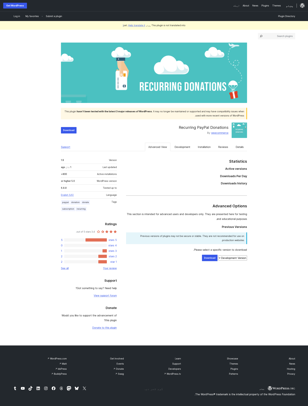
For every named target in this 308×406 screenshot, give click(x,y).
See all (65, 268)
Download (68, 130)
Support (65, 147)
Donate (118, 368)
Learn (178, 358)
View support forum (105, 295)
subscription (68, 209)
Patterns (233, 373)
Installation (204, 147)
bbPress (61, 368)
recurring (81, 209)
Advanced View (157, 147)
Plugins (234, 368)
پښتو (262, 389)
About (292, 358)
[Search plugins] (261, 36)
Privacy (291, 373)
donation (75, 202)
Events (120, 363)
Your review (110, 268)
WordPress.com (57, 358)
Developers (174, 368)
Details (240, 147)
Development (182, 147)
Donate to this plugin (104, 327)
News (292, 363)
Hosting (291, 368)
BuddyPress (59, 373)
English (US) (67, 195)
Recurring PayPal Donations (203, 127)
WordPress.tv (172, 373)
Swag (119, 373)
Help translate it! (134, 25)
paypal (65, 202)
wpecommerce (219, 132)
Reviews (223, 147)
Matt (63, 363)
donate (85, 202)
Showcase (232, 358)
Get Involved (117, 358)
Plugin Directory (286, 16)
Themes (233, 363)
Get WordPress (15, 5)
